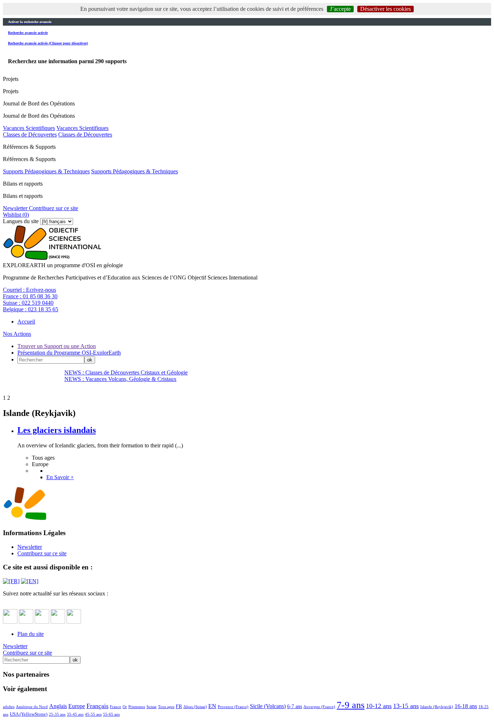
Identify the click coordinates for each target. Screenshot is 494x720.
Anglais (58, 706)
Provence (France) (233, 706)
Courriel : (29, 290)
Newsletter (15, 208)
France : (30, 296)
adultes (8, 706)
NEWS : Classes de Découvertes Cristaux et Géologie (126, 372)
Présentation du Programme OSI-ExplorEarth (69, 353)
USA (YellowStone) (28, 714)
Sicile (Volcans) (268, 706)
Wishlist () (16, 215)
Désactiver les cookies (385, 9)
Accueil (26, 321)
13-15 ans (406, 706)
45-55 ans (93, 714)
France (115, 706)
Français (97, 706)
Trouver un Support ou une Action (56, 346)
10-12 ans (379, 706)
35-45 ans (75, 714)
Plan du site (30, 634)
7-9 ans (351, 705)
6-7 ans (294, 706)
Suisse (151, 706)
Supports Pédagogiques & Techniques (46, 171)
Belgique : (30, 309)
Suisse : (28, 303)
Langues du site (21, 221)
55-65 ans (111, 714)
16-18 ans (466, 706)
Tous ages (166, 706)
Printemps (136, 706)
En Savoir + (60, 477)
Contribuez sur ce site (52, 208)
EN (212, 706)
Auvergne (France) (319, 706)
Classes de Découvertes (30, 134)
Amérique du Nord (32, 706)
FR (179, 706)
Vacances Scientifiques (29, 128)
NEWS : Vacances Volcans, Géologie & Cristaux (120, 379)
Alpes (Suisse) (195, 706)
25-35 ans (57, 714)
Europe (76, 706)
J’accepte (340, 9)
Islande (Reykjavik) (436, 706)
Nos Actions (17, 334)
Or (125, 706)
